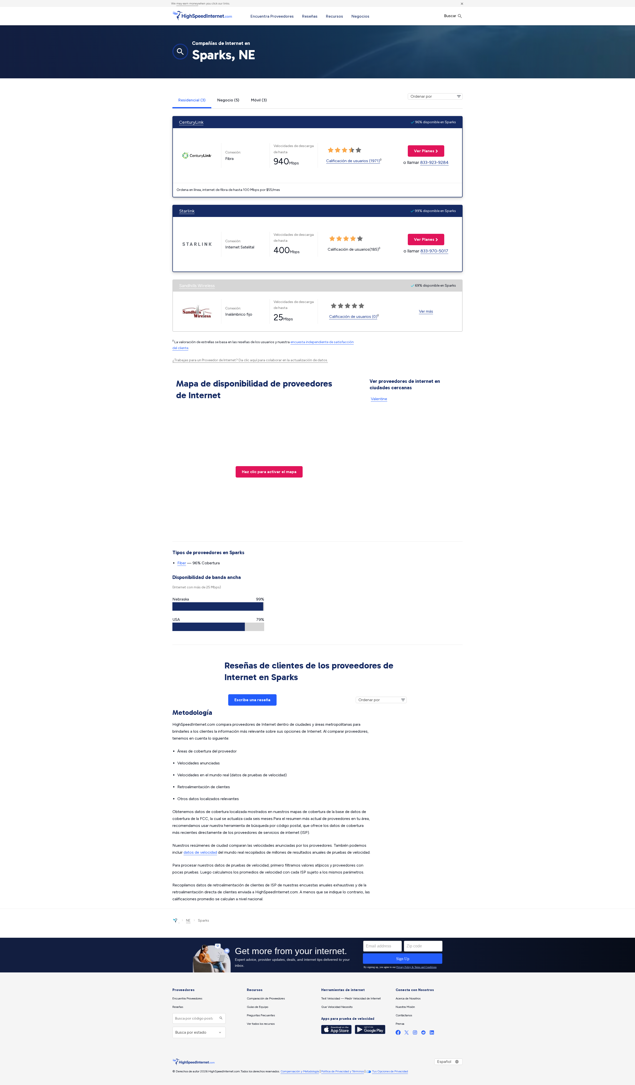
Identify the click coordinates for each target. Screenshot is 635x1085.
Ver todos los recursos (261, 1023)
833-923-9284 (434, 162)
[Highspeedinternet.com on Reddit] (423, 1033)
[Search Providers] (220, 1018)
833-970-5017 (434, 251)
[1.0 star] (330, 150)
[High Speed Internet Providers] (202, 15)
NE (188, 920)
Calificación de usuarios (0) (353, 316)
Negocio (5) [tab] (228, 100)
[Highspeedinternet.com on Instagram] (415, 1033)
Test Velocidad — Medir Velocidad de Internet (351, 998)
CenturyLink (191, 122)
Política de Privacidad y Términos (342, 1071)
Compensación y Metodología (300, 1071)
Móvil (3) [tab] (259, 100)
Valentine (379, 398)
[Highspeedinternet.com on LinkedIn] (431, 1033)
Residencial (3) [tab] (191, 100)
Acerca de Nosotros (408, 998)
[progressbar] (218, 606)
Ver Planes (421, 151)
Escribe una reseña (252, 699)
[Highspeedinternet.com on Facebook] (398, 1033)
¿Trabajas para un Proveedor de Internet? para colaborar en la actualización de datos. (250, 360)
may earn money (187, 3)
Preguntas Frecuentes (261, 1015)
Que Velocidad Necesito (336, 1007)
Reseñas (310, 16)
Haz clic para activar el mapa (269, 471)
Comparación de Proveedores (266, 998)
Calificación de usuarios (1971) (353, 160)
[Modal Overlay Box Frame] (317, 955)
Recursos (334, 16)
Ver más (426, 311)
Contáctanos (404, 1015)
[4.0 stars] (351, 150)
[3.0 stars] (344, 150)
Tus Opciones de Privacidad (390, 1071)
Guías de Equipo (257, 1007)
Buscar (450, 15)
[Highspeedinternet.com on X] (406, 1033)
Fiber (181, 563)
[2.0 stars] (337, 150)
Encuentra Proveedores (272, 16)
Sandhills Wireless (197, 285)
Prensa (400, 1023)
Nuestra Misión (405, 1007)
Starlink (186, 211)
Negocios (360, 16)
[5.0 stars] (358, 150)
